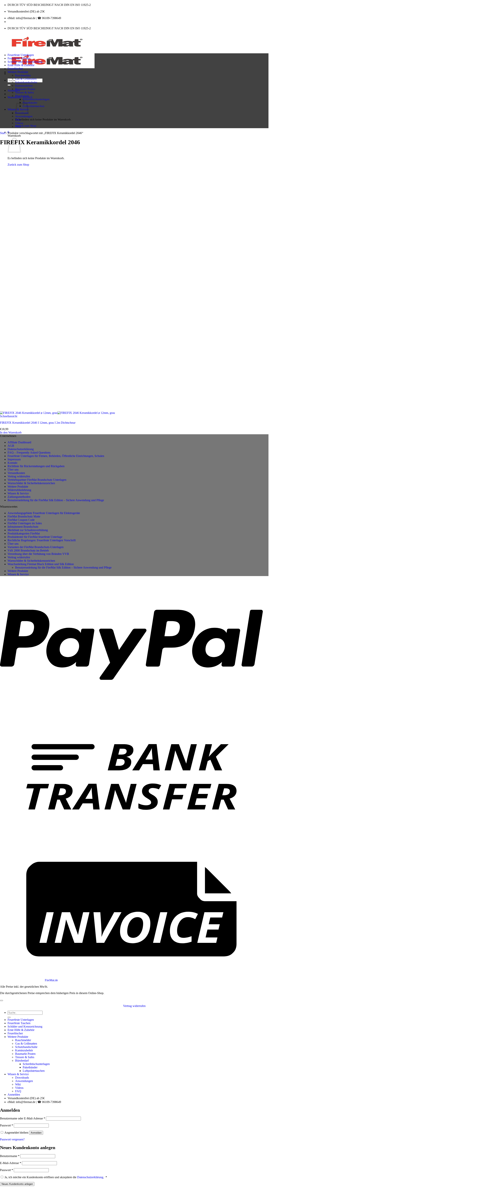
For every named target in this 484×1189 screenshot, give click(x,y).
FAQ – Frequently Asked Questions (29, 452)
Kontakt (12, 462)
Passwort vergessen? (12, 1139)
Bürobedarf (22, 95)
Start (2, 133)
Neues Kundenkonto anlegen (17, 1184)
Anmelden (36, 1132)
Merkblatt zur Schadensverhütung (28, 530)
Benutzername (9, 1156)
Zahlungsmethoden (19, 496)
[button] (14, 90)
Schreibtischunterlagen (36, 99)
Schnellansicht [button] (8, 416)
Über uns (13, 469)
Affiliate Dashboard (19, 442)
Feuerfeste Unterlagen (21, 55)
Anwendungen (24, 116)
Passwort (6, 1125)
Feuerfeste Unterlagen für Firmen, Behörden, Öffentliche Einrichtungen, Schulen (56, 456)
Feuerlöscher (15, 68)
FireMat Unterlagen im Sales (25, 523)
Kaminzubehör (24, 85)
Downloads (22, 1077)
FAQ (18, 126)
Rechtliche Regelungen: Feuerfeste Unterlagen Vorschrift (42, 540)
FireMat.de (51, 980)
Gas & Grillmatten (26, 78)
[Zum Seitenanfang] (1, 1000)
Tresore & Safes (24, 92)
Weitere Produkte (18, 72)
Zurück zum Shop (25, 125)
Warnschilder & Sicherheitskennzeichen (31, 483)
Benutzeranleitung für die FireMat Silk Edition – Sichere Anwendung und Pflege (56, 500)
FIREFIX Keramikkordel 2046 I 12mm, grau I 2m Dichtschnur (37, 422)
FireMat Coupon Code (21, 519)
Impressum (14, 459)
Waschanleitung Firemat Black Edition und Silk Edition (41, 564)
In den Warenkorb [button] (11, 432)
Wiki (18, 119)
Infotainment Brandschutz (23, 526)
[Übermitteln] (9, 85)
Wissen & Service (18, 493)
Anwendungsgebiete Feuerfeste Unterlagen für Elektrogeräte (44, 513)
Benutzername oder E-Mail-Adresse (22, 1118)
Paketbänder (30, 102)
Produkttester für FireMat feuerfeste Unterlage (35, 536)
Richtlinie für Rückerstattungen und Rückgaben (36, 466)
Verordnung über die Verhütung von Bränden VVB (38, 553)
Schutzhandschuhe (26, 82)
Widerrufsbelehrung (19, 490)
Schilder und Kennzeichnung (25, 61)
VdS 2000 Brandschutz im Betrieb (28, 550)
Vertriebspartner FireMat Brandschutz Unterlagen (37, 479)
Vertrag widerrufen (19, 476)
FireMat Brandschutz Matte (24, 516)
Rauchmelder (23, 75)
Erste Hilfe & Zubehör (21, 65)
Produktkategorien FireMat (24, 533)
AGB (11, 445)
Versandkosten (16, 473)
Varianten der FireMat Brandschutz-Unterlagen (36, 547)
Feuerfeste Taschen (19, 58)
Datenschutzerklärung (21, 449)
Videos (19, 123)
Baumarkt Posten (25, 89)
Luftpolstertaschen (33, 106)
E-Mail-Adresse (10, 1163)
